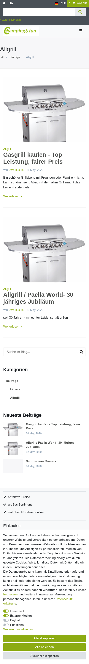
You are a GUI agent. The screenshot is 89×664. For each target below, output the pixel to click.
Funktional (17, 624)
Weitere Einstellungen (18, 629)
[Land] (56, 3)
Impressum (11, 594)
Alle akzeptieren (45, 638)
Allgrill (7, 149)
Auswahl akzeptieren (44, 655)
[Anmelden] (5, 3)
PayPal (15, 620)
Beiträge (15, 57)
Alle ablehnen (44, 647)
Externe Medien (21, 615)
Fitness (15, 389)
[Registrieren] (12, 3)
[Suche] (80, 12)
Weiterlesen (11, 196)
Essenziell (17, 611)
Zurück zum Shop (11, 19)
